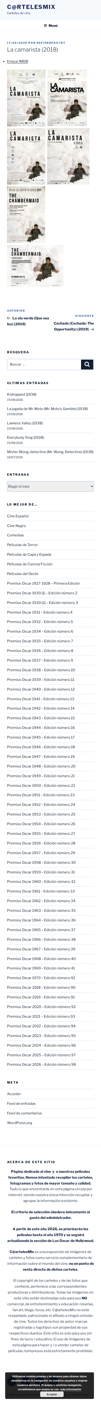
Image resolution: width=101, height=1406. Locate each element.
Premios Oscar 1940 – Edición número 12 (41, 689)
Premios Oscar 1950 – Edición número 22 (41, 785)
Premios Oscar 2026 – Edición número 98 (41, 1064)
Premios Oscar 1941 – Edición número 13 (40, 699)
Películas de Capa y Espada (29, 554)
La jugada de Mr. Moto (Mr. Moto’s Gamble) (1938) (47, 409)
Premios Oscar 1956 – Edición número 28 (41, 843)
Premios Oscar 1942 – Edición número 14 (41, 708)
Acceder (14, 1094)
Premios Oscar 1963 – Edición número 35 (41, 910)
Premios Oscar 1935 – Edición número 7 (40, 641)
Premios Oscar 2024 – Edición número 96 (41, 1045)
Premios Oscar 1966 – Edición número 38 (41, 939)
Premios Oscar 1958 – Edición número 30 (41, 862)
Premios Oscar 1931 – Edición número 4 (40, 612)
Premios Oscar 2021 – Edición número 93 (41, 1016)
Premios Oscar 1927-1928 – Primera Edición (43, 583)
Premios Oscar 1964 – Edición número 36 (41, 920)
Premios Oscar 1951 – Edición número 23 (41, 795)
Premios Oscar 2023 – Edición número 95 (41, 1036)
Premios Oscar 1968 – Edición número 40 (41, 959)
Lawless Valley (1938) (25, 423)
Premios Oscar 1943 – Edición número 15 (41, 718)
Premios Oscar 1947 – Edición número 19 (41, 757)
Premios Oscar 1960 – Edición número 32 (41, 882)
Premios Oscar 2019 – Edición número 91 (41, 997)
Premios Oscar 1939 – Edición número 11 (40, 680)
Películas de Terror (22, 545)
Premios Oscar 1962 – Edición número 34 (41, 901)
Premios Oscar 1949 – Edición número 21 (41, 776)
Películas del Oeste (23, 574)
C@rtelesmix (31, 7)
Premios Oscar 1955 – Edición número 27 (41, 834)
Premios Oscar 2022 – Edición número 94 (41, 1026)
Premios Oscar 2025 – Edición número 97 (41, 1055)
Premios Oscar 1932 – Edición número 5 (40, 622)
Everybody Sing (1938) (25, 437)
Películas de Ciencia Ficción (30, 564)
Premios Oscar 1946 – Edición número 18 (41, 747)
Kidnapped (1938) (21, 394)
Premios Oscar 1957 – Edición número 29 (41, 853)
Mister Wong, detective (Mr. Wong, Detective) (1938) (50, 452)
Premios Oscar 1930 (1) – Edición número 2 (42, 593)
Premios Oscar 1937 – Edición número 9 (40, 660)
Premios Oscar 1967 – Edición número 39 (41, 949)
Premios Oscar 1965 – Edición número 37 (41, 930)
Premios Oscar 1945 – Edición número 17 (41, 737)
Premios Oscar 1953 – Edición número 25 (41, 814)
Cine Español (18, 516)
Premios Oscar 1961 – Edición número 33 (41, 891)
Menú (53, 26)
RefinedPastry (51, 42)
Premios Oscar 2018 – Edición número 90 (41, 987)
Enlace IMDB (17, 61)
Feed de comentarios (24, 1113)
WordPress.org (19, 1123)
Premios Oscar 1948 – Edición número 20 (41, 766)
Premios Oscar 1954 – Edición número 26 (41, 824)
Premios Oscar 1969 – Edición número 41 (41, 968)
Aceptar (52, 1394)
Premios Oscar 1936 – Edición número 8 (40, 651)
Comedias (15, 535)
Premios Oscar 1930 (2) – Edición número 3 (42, 603)
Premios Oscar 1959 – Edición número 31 (41, 872)
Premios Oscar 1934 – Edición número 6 (40, 631)
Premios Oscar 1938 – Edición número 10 (41, 670)
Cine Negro (16, 526)
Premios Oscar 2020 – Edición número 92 (41, 1007)
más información (70, 1389)
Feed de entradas (21, 1103)
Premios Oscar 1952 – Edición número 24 (41, 805)
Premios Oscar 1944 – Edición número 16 (41, 728)
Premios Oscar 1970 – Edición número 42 (41, 978)
